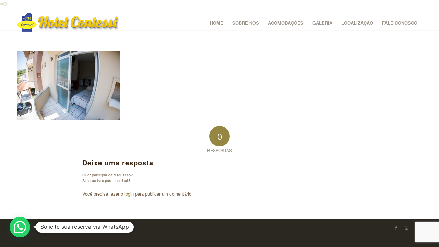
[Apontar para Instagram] (406, 227)
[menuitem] (216, 23)
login (129, 193)
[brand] (68, 23)
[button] (20, 227)
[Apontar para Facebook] (396, 227)
